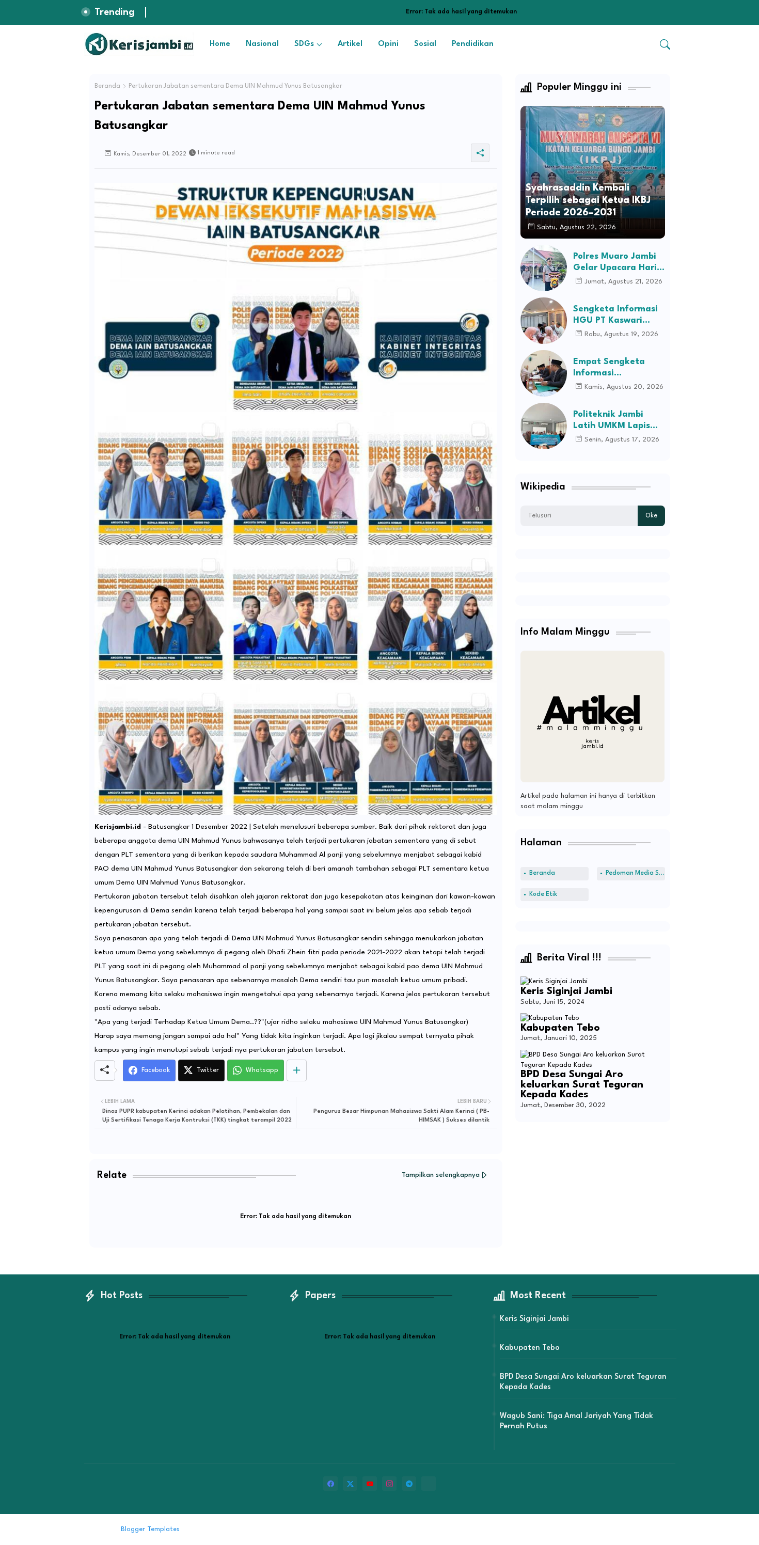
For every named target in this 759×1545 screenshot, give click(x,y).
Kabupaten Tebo (560, 1028)
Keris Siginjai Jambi (566, 991)
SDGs (304, 44)
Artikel (350, 44)
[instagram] (389, 1483)
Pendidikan (473, 44)
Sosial (425, 44)
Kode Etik (543, 894)
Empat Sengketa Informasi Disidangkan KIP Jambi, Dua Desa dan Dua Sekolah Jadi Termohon (617, 368)
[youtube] (369, 1483)
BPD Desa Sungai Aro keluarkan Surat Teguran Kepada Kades (581, 1084)
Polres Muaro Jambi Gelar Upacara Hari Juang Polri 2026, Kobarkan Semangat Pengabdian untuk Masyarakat (617, 262)
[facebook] (330, 1483)
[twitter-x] (350, 1483)
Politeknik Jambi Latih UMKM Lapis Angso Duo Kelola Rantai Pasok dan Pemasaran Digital (612, 420)
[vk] (428, 1483)
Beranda (107, 86)
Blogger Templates (150, 1529)
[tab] (220, 44)
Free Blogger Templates (267, 1529)
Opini (388, 44)
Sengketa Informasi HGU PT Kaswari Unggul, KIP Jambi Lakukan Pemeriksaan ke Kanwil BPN (615, 315)
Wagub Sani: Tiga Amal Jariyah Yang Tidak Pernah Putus (576, 1421)
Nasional (262, 44)
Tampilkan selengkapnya (441, 1175)
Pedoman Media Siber (635, 873)
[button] (665, 44)
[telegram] (409, 1483)
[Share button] (297, 1070)
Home (220, 44)
